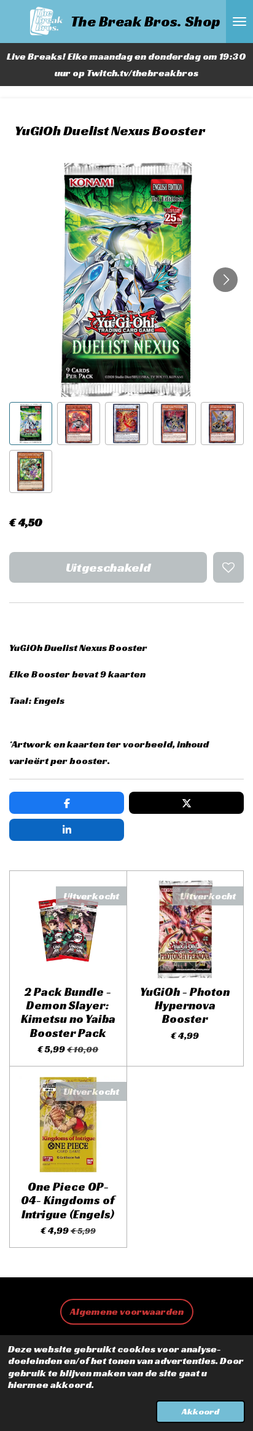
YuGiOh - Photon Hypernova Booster (185, 1005)
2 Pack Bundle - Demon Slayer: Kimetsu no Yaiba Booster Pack (68, 1012)
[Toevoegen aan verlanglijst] (228, 567)
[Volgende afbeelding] (225, 279)
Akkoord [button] (200, 1411)
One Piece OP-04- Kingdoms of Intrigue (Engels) (68, 1200)
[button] (30, 423)
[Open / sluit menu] (239, 21)
